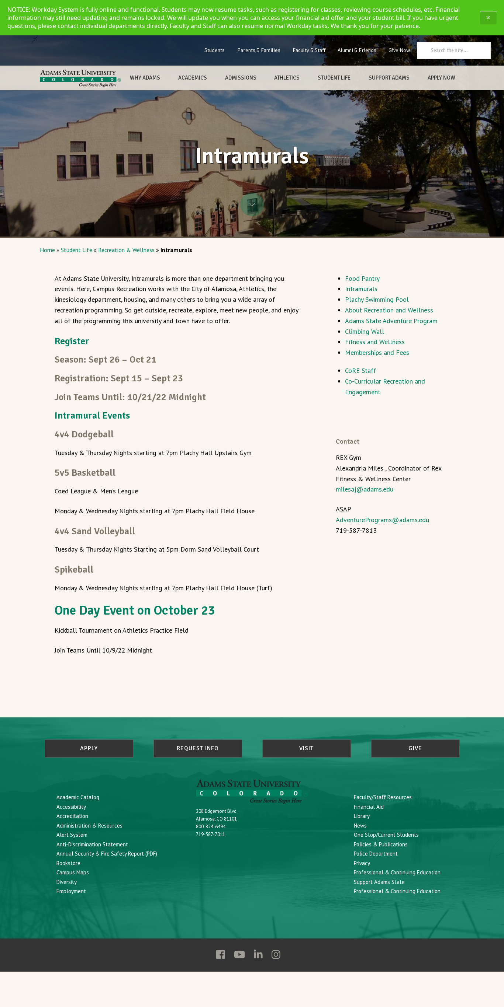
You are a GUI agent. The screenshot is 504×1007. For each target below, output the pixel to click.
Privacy (362, 863)
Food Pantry (362, 278)
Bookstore (68, 863)
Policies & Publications (381, 844)
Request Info (198, 748)
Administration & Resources (89, 825)
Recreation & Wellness (126, 250)
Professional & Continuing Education (397, 872)
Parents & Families (258, 50)
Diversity (66, 881)
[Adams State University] (80, 78)
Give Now (399, 50)
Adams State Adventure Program (391, 321)
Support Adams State (379, 881)
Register (72, 341)
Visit (306, 748)
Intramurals (361, 288)
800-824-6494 (210, 827)
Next (252, 204)
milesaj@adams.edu (364, 489)
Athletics (287, 77)
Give (415, 748)
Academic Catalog (77, 797)
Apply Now (441, 77)
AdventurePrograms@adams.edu (382, 519)
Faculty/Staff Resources (383, 797)
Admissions (240, 77)
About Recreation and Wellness (389, 310)
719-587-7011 (210, 834)
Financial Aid (369, 806)
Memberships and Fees (377, 352)
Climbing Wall (364, 331)
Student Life (334, 77)
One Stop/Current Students (386, 834)
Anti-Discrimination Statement (92, 844)
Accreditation (72, 815)
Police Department (376, 853)
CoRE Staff (360, 370)
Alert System (71, 834)
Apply (89, 748)
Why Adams (145, 77)
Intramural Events (92, 415)
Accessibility (71, 806)
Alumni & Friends (357, 50)
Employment (71, 891)
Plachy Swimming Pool (377, 299)
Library (362, 815)
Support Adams (389, 77)
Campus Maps (72, 872)
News (360, 825)
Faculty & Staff (309, 50)
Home (47, 250)
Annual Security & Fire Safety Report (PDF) (106, 853)
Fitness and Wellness (375, 342)
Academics (192, 77)
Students (214, 50)
